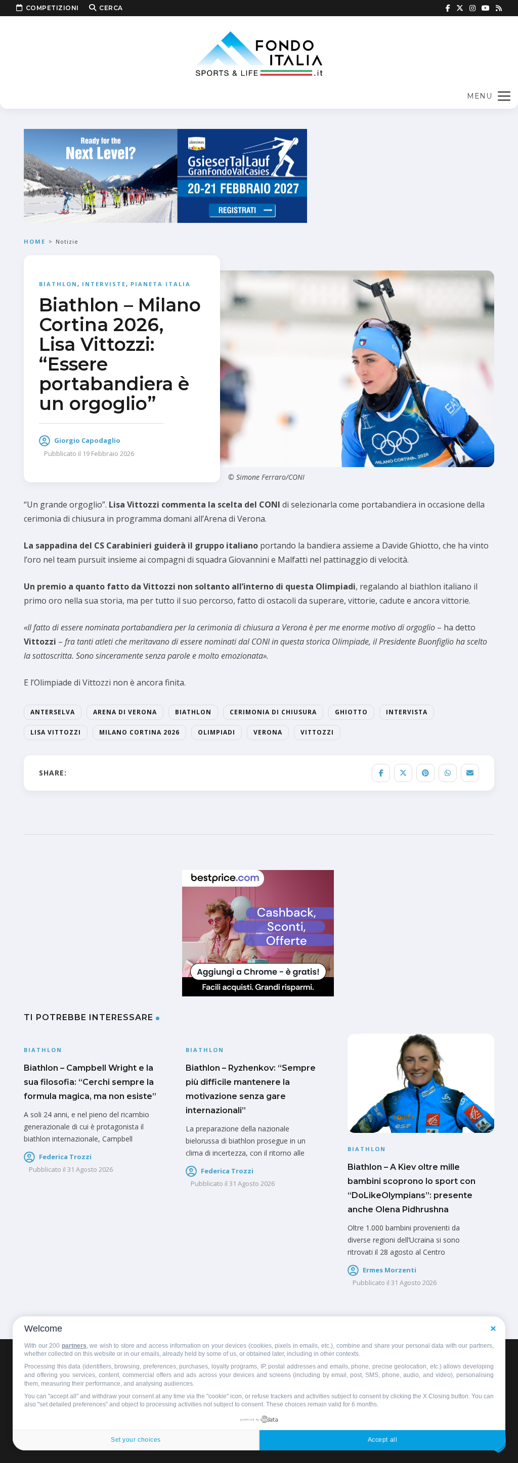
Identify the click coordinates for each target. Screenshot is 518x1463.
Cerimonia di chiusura (273, 712)
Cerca (111, 8)
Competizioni (52, 8)
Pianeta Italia (161, 284)
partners (74, 1345)
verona (267, 732)
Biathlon (58, 284)
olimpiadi (216, 732)
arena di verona (125, 712)
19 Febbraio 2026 (108, 453)
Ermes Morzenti (389, 1269)
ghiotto (351, 712)
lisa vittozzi (55, 732)
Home (35, 241)
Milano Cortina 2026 (139, 732)
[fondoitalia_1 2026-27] (165, 175)
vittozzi (317, 732)
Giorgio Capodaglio (87, 440)
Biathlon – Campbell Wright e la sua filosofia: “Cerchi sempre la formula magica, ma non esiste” (90, 1082)
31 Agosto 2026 (90, 1169)
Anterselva (52, 712)
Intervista (406, 712)
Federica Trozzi (65, 1156)
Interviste (104, 284)
